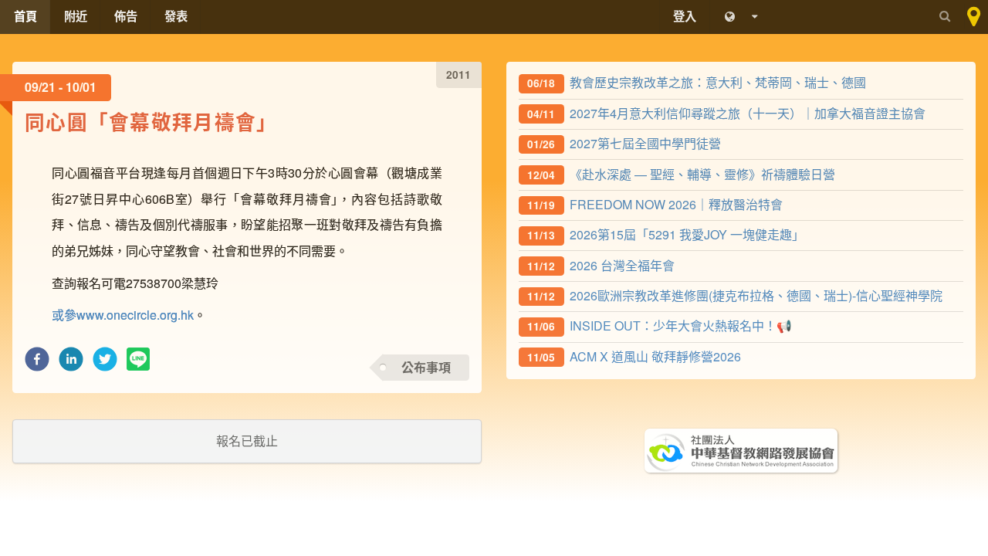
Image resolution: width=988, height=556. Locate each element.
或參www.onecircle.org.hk (123, 315)
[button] (37, 363)
